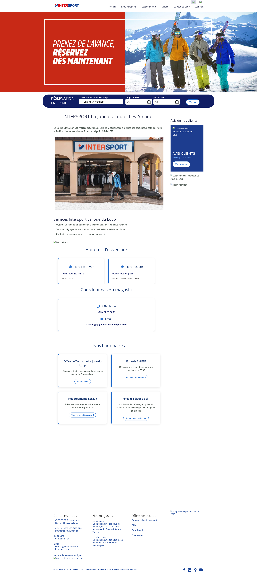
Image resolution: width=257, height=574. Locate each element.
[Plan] (195, 570)
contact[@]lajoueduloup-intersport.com (106, 324)
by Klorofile (132, 569)
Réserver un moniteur (136, 377)
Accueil (112, 7)
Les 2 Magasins (128, 7)
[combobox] (101, 102)
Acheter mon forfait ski (136, 418)
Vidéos (165, 7)
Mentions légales (110, 569)
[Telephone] (189, 570)
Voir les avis (181, 164)
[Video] (201, 570)
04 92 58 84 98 (62, 539)
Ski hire (122, 569)
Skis (134, 525)
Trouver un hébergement (82, 415)
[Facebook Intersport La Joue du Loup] (184, 570)
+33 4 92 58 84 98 (106, 312)
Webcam (199, 7)
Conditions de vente (93, 569)
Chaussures (137, 535)
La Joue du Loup (182, 7)
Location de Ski (149, 7)
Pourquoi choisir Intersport (144, 520)
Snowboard (137, 530)
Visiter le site (82, 381)
